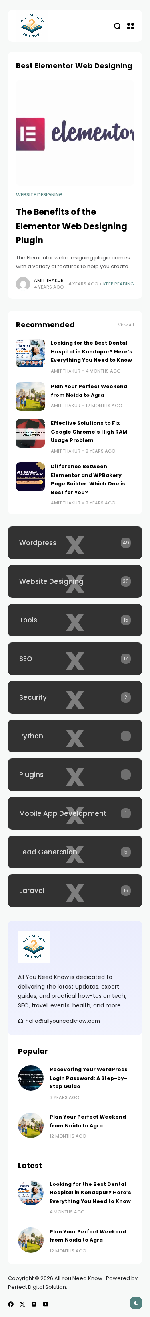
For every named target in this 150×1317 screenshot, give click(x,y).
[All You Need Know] (32, 26)
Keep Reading (118, 284)
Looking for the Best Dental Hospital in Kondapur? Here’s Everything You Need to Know (91, 351)
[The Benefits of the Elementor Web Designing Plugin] (75, 133)
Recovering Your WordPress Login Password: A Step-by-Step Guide (89, 1078)
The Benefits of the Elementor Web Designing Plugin (71, 226)
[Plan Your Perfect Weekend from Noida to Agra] (30, 396)
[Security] (75, 697)
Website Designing (39, 195)
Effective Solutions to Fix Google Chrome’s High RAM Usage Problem (89, 432)
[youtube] (45, 1304)
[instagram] (34, 1304)
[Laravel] (75, 890)
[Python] (75, 736)
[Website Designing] (75, 581)
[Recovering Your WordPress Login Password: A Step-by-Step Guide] (31, 1078)
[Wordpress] (75, 542)
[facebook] (11, 1304)
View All (126, 325)
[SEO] (75, 658)
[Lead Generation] (75, 852)
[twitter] (22, 1304)
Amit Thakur (49, 280)
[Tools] (75, 620)
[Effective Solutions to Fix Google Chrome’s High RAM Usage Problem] (30, 433)
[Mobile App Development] (75, 813)
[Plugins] (75, 774)
